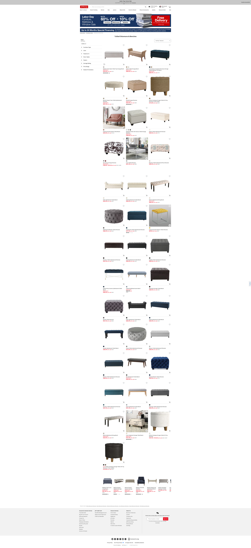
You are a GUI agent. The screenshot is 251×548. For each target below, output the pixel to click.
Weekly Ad (113, 516)
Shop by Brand (129, 523)
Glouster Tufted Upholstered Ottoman (111, 259)
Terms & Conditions (117, 545)
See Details (157, 522)
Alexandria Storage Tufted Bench (156, 288)
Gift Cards (81, 527)
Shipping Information (84, 521)
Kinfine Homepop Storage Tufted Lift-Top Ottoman (158, 436)
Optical (112, 521)
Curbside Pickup (114, 514)
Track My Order (82, 512)
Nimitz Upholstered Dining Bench (156, 199)
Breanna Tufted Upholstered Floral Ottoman (159, 162)
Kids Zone (113, 523)
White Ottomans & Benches (91, 506)
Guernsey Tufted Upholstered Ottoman (158, 406)
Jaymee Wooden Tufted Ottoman (156, 376)
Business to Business (131, 512)
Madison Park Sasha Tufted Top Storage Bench (113, 68)
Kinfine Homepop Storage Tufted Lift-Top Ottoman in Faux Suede (158, 101)
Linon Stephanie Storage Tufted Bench (134, 435)
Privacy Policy (109, 542)
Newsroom (128, 518)
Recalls (80, 525)
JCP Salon (113, 518)
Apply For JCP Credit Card (100, 514)
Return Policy (82, 520)
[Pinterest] (120, 539)
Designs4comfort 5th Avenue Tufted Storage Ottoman (136, 132)
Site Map (128, 525)
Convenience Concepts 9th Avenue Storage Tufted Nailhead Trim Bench (158, 69)
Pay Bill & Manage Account (101, 512)
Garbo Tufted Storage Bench (132, 68)
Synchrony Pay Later (83, 523)
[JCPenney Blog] (125, 539)
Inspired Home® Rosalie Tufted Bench (111, 131)
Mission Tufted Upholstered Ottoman (157, 348)
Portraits (112, 520)
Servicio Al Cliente (83, 531)
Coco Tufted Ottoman (131, 162)
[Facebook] (117, 539)
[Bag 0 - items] (169, 7)
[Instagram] (115, 539)
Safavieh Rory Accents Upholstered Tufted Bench (112, 289)
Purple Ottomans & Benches (134, 506)
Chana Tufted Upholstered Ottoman (134, 348)
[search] (146, 7)
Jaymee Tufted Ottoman (108, 319)
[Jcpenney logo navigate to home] (84, 7)
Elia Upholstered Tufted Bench (133, 376)
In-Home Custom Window (116, 525)
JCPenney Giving (129, 521)
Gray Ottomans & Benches (124, 506)
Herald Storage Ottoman (131, 100)
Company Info (129, 516)
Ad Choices (124, 545)
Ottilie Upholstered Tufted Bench (133, 199)
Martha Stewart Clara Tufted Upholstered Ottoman (112, 101)
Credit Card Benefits (99, 516)
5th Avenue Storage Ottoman (109, 162)
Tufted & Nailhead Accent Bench (133, 288)
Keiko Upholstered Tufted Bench (110, 199)
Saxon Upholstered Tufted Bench (133, 406)
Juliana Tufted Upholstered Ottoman (157, 131)
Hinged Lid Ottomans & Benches (113, 506)
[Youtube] (123, 539)
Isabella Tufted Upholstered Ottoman (157, 259)
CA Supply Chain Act (129, 542)
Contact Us (81, 518)
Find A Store (113, 512)
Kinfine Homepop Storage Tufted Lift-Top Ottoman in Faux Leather (113, 467)
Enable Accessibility (245, 2)
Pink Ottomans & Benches (144, 506)
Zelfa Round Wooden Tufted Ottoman (111, 229)
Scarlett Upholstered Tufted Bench (111, 348)
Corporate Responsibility (131, 520)
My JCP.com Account (83, 514)
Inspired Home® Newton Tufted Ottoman (158, 229)
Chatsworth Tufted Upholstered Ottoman (135, 229)
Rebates (81, 529)
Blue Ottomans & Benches (101, 506)
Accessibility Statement (139, 542)
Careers (128, 514)
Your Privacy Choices (118, 542)
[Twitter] (112, 539)
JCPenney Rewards (83, 516)
